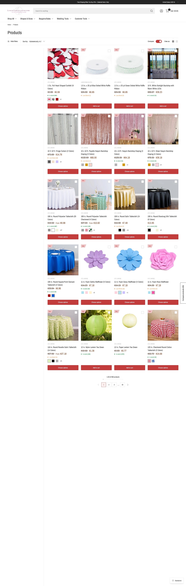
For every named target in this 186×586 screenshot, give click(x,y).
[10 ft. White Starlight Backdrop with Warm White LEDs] (163, 63)
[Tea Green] (49, 361)
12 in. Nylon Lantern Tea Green (92, 347)
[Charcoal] (49, 161)
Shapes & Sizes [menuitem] (26, 18)
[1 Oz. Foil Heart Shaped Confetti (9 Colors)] (63, 63)
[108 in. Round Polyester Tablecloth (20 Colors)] (63, 194)
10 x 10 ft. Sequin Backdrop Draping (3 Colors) (128, 152)
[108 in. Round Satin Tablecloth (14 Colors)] (129, 194)
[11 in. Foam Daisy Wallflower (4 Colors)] (129, 259)
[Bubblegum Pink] (153, 292)
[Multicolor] (53, 99)
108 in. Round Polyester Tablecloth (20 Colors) (62, 218)
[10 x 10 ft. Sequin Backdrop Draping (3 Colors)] (129, 129)
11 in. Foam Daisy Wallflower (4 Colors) (128, 281)
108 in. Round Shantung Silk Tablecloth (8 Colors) (162, 218)
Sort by (25, 41)
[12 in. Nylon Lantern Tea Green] (96, 325)
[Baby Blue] (82, 292)
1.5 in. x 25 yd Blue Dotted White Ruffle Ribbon (95, 87)
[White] (119, 164)
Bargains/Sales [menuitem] (45, 18)
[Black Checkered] (82, 230)
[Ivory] (57, 230)
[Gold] (86, 164)
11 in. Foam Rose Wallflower (158, 281)
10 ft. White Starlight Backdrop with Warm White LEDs (161, 87)
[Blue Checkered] (153, 361)
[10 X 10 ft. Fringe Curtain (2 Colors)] (63, 129)
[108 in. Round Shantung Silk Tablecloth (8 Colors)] (163, 194)
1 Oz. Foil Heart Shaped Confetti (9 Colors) (61, 87)
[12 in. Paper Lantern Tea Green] (129, 325)
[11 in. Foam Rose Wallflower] (163, 259)
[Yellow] (90, 292)
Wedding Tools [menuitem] (63, 18)
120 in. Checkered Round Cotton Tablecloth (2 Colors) (160, 349)
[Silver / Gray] (49, 230)
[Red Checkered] (86, 230)
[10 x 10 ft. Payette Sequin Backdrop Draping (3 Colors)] (96, 129)
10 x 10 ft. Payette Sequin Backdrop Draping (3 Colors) (94, 152)
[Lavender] (57, 161)
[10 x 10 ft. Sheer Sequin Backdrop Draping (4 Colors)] (163, 129)
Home (9, 24)
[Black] (119, 230)
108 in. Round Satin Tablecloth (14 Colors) (127, 218)
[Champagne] (53, 161)
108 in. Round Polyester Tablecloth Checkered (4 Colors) (94, 218)
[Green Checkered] (90, 230)
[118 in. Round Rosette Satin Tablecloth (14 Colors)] (63, 325)
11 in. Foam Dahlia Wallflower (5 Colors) (95, 281)
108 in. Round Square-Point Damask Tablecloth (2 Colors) (61, 283)
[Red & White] (49, 99)
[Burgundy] (57, 99)
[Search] (151, 11)
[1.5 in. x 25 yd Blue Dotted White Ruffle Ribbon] (96, 63)
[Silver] (82, 164)
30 (122, 385)
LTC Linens (51, 82)
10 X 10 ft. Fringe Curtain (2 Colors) (61, 151)
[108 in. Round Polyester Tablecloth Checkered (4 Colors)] (96, 194)
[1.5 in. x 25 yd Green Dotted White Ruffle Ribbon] (129, 63)
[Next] (128, 384)
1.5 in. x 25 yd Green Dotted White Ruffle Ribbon (129, 87)
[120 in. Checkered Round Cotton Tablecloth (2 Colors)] (163, 325)
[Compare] (76, 51)
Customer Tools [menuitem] (81, 18)
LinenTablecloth (86, 82)
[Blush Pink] (90, 164)
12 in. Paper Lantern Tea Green (125, 347)
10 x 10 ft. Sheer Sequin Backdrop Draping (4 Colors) (160, 152)
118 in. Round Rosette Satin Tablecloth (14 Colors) (62, 349)
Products (15, 24)
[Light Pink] (157, 164)
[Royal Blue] (53, 295)
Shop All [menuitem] (11, 18)
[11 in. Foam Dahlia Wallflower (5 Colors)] (96, 259)
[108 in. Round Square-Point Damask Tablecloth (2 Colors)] (63, 259)
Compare (151, 41)
